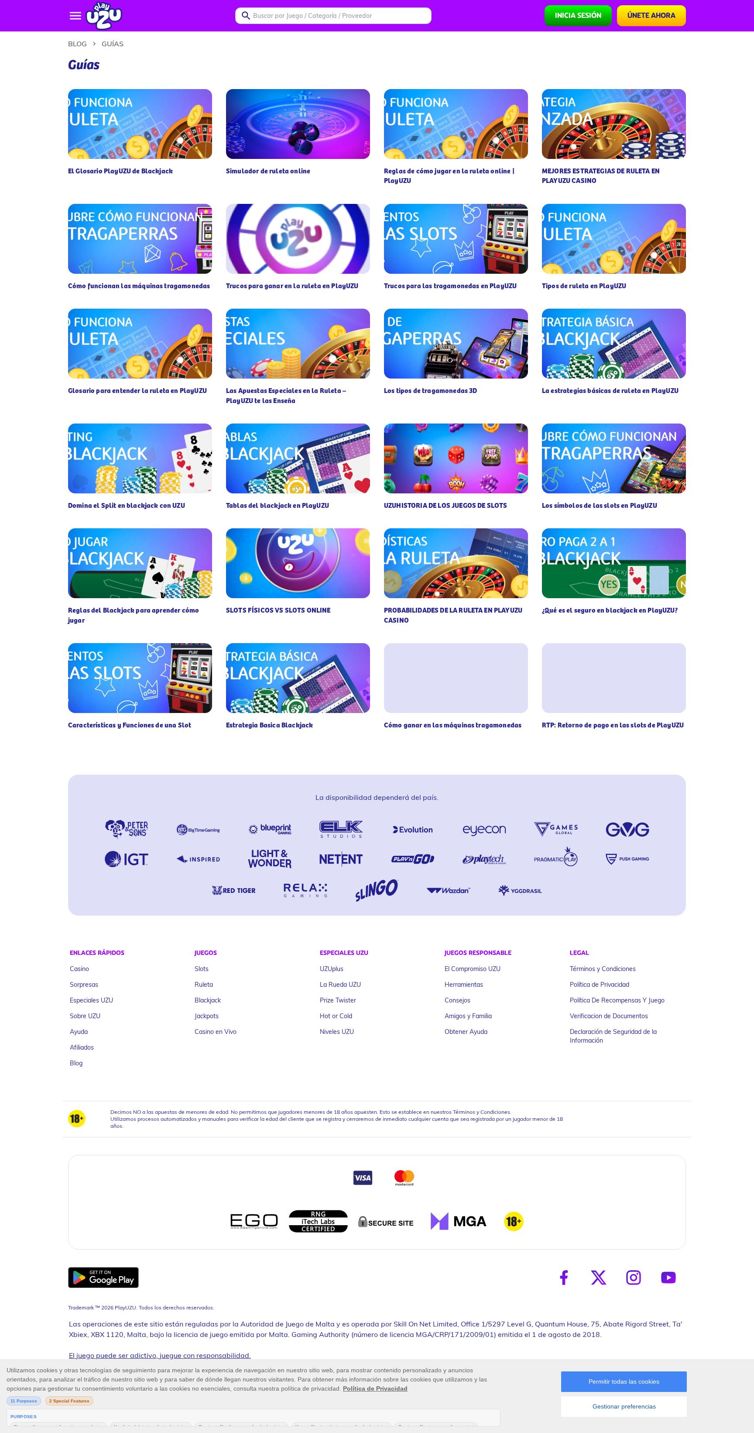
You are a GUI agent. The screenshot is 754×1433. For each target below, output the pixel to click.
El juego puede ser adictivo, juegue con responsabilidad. (160, 1355)
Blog (77, 43)
